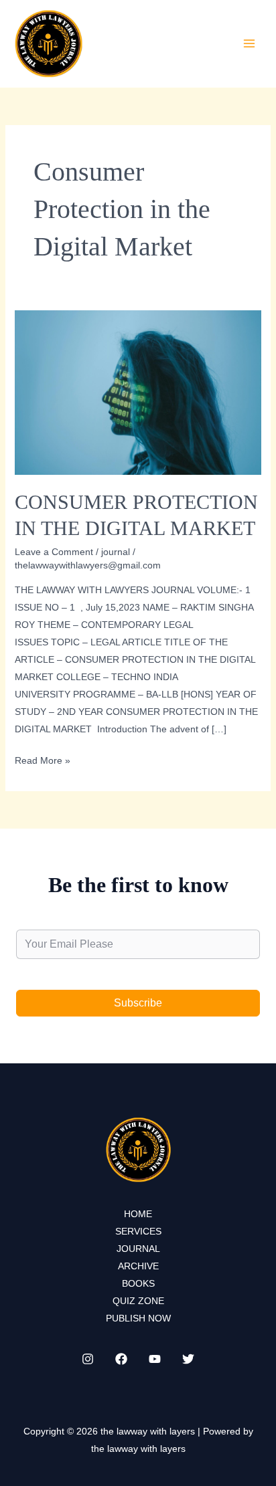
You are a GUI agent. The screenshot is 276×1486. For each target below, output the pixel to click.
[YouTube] (155, 1359)
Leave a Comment (54, 551)
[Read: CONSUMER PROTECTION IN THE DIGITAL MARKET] (138, 392)
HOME (138, 1213)
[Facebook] (121, 1359)
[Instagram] (88, 1359)
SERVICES (138, 1231)
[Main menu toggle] (249, 43)
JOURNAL (138, 1248)
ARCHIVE (138, 1266)
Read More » (42, 761)
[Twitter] (188, 1359)
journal (115, 551)
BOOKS (138, 1283)
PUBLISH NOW (138, 1318)
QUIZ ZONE (138, 1300)
